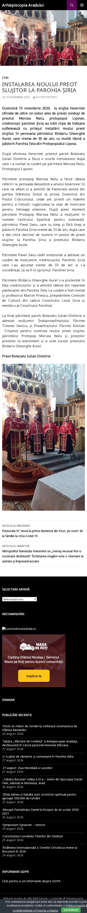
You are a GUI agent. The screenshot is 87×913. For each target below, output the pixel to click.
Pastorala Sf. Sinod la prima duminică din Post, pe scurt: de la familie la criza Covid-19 (42, 531)
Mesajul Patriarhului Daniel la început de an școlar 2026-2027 (41, 811)
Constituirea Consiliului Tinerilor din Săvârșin (33, 836)
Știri (5, 77)
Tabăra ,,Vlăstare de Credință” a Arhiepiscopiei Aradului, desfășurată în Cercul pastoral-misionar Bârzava (40, 743)
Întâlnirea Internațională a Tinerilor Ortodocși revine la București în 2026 (39, 849)
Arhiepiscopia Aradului (23, 5)
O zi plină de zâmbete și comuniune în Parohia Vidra (38, 756)
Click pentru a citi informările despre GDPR (31, 881)
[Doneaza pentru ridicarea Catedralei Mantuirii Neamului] (19, 628)
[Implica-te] (33, 660)
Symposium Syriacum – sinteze (24, 825)
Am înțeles (71, 910)
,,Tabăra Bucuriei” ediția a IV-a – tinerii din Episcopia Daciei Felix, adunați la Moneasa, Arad (42, 781)
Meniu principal (82, 5)
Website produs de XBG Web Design (25, 898)
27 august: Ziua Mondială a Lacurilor (27, 768)
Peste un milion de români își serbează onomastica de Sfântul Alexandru (39, 728)
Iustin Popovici (46, 97)
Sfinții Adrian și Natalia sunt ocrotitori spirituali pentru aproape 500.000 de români (39, 796)
